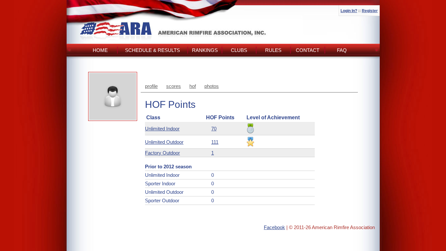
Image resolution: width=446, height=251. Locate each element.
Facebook (274, 227)
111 (214, 142)
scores (173, 86)
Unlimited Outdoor (164, 142)
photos (211, 86)
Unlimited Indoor (162, 128)
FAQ (342, 50)
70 (213, 128)
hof (192, 86)
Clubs (239, 50)
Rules (273, 50)
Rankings (205, 50)
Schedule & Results (152, 50)
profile (151, 86)
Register (370, 10)
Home (100, 50)
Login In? (349, 10)
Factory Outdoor (162, 153)
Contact (307, 50)
